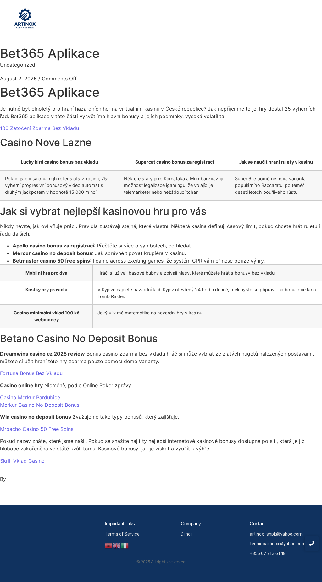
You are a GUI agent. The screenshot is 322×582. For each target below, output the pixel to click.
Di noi (186, 533)
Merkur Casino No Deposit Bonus (39, 405)
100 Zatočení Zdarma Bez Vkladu (39, 128)
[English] (117, 545)
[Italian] (125, 545)
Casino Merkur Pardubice (30, 397)
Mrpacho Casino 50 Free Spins (36, 429)
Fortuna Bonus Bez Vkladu (31, 373)
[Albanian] (109, 545)
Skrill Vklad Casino (22, 461)
